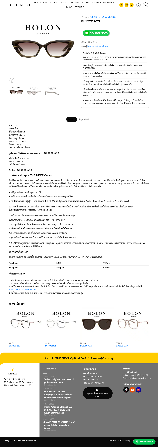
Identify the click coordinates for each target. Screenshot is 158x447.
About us (49, 2)
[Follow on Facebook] (121, 5)
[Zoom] (12, 80)
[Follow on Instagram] (126, 5)
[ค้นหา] (145, 4)
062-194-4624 (141, 375)
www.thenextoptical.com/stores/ (22, 289)
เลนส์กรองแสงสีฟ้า (91, 379)
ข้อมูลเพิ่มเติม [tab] (84, 119)
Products (76, 2)
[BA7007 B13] (25, 324)
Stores (79, 7)
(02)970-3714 (132, 372)
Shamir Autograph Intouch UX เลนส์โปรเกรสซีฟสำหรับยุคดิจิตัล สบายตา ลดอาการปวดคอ (57, 410)
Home (37, 2)
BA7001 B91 (50, 346)
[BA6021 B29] (132, 324)
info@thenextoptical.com (140, 378)
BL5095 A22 (86, 346)
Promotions (93, 2)
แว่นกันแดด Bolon (107, 17)
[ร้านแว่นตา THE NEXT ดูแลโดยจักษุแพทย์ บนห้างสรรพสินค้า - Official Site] (20, 5)
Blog (69, 7)
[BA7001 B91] (61, 324)
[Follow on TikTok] (132, 5)
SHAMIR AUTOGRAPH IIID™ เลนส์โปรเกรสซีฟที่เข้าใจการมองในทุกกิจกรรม (59, 425)
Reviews (108, 2)
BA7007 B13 (14, 346)
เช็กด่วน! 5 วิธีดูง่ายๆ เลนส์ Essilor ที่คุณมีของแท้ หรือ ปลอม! (58, 381)
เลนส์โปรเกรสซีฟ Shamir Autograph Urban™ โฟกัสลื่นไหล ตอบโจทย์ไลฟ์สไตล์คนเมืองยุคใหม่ (58, 394)
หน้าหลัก (84, 17)
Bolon (93, 17)
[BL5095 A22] (97, 324)
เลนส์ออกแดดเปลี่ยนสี (93, 376)
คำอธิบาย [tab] (72, 119)
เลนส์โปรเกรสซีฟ (91, 373)
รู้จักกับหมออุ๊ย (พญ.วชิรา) (94, 383)
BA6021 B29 (122, 346)
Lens (63, 2)
